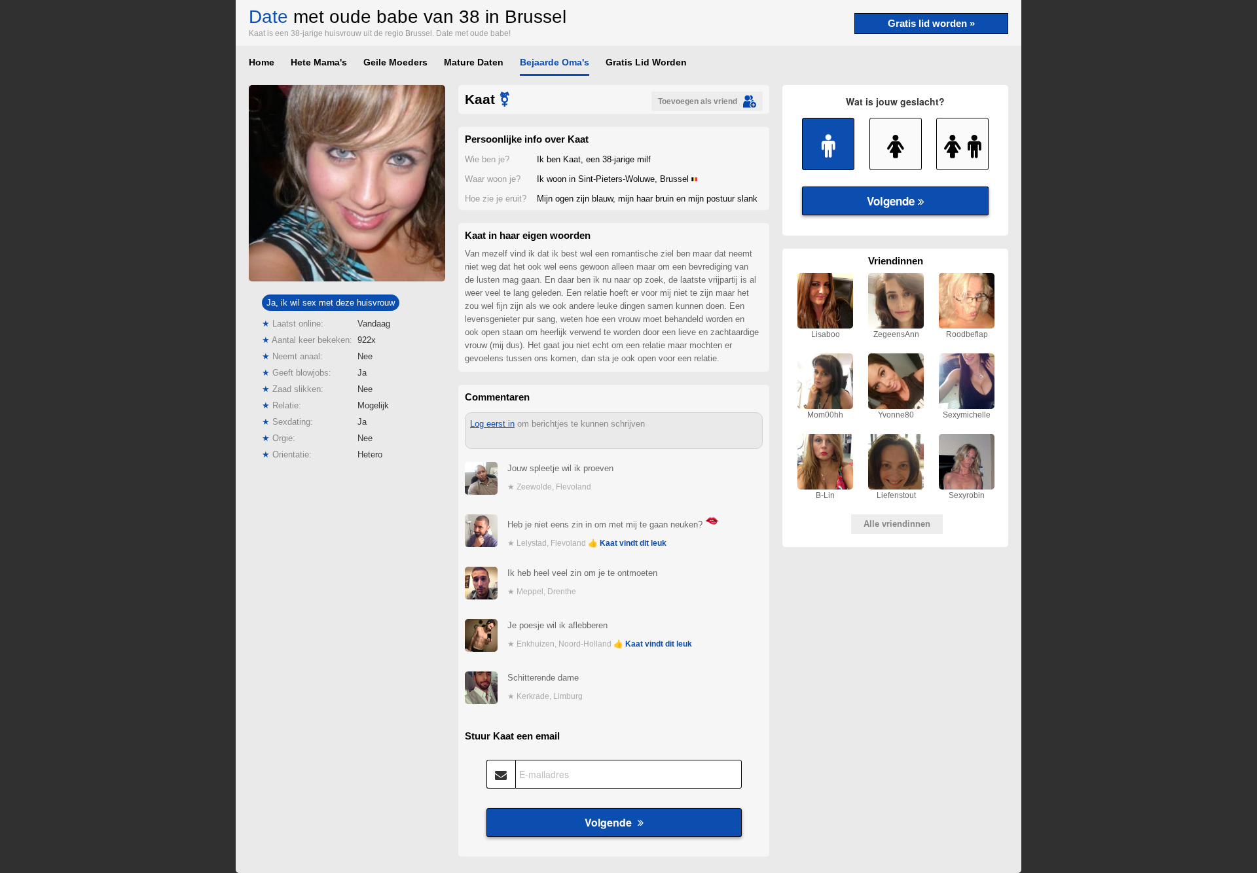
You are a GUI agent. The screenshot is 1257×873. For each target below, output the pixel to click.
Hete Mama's (319, 62)
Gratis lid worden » (931, 23)
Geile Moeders (395, 62)
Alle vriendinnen (897, 524)
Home (261, 62)
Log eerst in (492, 424)
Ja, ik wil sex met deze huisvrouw (330, 303)
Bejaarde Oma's (554, 62)
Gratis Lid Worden (646, 62)
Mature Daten (473, 62)
